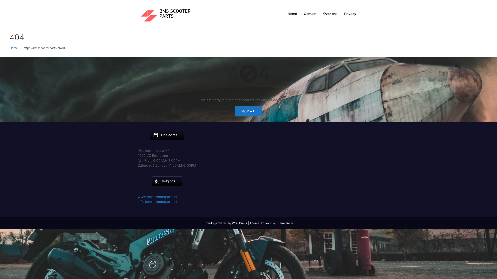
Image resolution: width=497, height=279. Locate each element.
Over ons (330, 14)
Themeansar (284, 223)
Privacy (350, 14)
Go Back (248, 111)
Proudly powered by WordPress (225, 223)
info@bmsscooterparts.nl (157, 202)
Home (292, 14)
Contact (310, 14)
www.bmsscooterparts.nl (157, 197)
